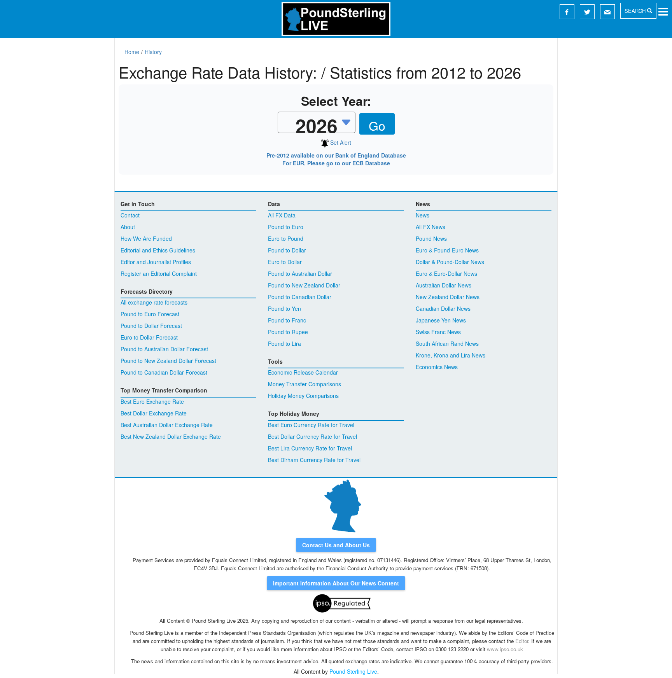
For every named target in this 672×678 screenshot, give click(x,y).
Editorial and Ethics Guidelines (158, 250)
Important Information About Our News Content (336, 583)
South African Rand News (447, 343)
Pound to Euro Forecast (150, 314)
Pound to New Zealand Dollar (304, 285)
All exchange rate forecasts (154, 302)
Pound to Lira (284, 343)
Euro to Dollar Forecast (149, 337)
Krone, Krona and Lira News (450, 355)
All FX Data (282, 215)
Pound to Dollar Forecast (151, 325)
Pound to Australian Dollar (300, 273)
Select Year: (336, 101)
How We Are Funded (146, 238)
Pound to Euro (285, 227)
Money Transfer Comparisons (304, 384)
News (422, 215)
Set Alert (340, 142)
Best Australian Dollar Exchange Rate (167, 425)
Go (377, 125)
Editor (521, 641)
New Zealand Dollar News (448, 297)
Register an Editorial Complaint (159, 273)
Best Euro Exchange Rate (152, 401)
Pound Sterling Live (353, 671)
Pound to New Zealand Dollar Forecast (168, 360)
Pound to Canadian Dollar (299, 297)
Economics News (437, 367)
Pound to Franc (287, 320)
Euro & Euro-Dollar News (446, 273)
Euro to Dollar (285, 262)
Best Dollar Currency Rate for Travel (312, 436)
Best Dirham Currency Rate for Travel (314, 460)
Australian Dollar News (443, 285)
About (128, 227)
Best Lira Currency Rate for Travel (310, 448)
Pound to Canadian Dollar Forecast (164, 372)
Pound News (431, 238)
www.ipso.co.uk (505, 649)
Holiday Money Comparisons (303, 395)
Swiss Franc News (438, 332)
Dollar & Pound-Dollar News (450, 262)
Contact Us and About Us (336, 545)
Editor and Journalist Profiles (156, 262)
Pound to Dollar (287, 250)
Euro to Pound (285, 238)
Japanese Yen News (441, 320)
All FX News (430, 227)
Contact (130, 215)
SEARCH (636, 10)
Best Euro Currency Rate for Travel (311, 425)
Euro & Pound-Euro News (447, 250)
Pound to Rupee (288, 332)
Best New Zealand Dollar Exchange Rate (171, 436)
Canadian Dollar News (443, 308)
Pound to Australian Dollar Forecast (164, 349)
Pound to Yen (284, 308)
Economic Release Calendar (303, 372)
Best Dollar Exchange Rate (154, 413)
